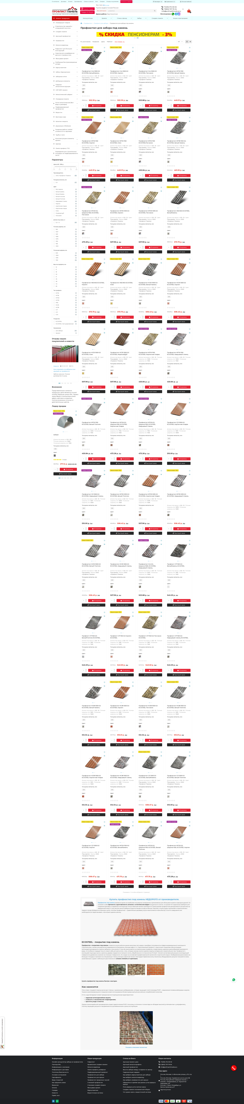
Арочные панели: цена (130, 1062)
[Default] (65, 421)
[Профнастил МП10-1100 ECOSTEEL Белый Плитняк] (93, 409)
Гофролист (91, 1062)
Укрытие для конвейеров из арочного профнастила (64, 54)
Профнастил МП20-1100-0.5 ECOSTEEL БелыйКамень (119, 846)
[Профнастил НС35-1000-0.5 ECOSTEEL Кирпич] (179, 269)
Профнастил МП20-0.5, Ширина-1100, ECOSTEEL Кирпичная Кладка (118, 424)
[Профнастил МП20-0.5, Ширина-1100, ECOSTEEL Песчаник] (93, 197)
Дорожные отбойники (63, 126)
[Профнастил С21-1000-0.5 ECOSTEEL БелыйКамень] (150, 762)
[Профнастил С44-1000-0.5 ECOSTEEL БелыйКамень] (93, 58)
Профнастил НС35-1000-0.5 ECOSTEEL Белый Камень (148, 283)
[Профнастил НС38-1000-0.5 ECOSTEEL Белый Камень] (93, 692)
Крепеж (58, 144)
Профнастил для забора (95, 1075)
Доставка (63, 1)
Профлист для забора (101, 23)
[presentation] (52, 362)
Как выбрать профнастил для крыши (135, 1080)
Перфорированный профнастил (62, 108)
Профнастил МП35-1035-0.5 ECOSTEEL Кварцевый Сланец (177, 495)
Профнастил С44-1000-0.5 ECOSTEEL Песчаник (148, 72)
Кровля (104, 18)
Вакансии (55, 1085)
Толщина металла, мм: (61, 446)
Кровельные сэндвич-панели (97, 1064)
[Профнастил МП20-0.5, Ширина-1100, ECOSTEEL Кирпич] (179, 832)
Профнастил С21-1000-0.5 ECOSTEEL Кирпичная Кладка (177, 423)
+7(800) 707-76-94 (170, 9)
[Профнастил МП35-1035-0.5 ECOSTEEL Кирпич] (122, 197)
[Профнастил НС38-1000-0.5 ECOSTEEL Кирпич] (122, 692)
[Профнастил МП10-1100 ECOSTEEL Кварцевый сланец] (179, 339)
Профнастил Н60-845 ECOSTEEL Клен (121, 283)
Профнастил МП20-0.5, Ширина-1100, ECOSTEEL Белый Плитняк (150, 847)
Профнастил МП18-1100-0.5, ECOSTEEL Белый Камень (176, 142)
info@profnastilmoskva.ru (171, 11)
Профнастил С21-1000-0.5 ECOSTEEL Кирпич (90, 846)
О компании (55, 1)
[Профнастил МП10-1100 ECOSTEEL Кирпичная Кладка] (150, 339)
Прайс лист (56, 1095)
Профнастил (60, 40)
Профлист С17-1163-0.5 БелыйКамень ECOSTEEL (176, 565)
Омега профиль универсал (96, 1069)
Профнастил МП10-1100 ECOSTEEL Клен (118, 142)
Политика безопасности (60, 1072)
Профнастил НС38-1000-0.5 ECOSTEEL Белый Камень (91, 706)
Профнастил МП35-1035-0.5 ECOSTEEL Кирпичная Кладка (149, 495)
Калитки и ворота (62, 121)
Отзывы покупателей (112, 1)
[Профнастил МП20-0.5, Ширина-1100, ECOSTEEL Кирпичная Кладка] (122, 409)
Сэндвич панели (61, 31)
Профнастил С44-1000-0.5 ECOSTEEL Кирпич (119, 72)
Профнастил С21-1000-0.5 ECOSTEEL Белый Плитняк (176, 776)
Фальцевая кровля (62, 58)
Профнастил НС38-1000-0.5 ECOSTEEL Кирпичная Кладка (92, 776)
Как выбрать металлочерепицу (133, 1077)
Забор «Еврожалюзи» (63, 72)
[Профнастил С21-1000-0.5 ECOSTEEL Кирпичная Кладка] (179, 409)
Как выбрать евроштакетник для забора (136, 1075)
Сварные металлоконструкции (63, 85)
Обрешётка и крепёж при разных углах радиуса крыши (139, 1083)
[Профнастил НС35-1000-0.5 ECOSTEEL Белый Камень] (150, 269)
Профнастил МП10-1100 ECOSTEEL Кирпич (90, 142)
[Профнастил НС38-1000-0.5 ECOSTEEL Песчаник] (150, 692)
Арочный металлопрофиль (132, 1064)
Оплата (70, 1)
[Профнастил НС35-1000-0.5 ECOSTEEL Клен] (93, 339)
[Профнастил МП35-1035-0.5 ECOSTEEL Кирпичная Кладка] (150, 481)
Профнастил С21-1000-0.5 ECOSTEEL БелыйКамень (147, 776)
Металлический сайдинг (64, 94)
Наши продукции (94, 1058)
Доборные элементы (63, 81)
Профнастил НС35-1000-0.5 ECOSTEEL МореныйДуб (119, 353)
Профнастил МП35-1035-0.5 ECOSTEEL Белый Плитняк (119, 495)
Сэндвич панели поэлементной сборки (136, 1089)
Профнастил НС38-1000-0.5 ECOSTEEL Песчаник (148, 706)
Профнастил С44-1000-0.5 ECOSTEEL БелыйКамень (91, 72)
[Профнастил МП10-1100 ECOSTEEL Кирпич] (93, 128)
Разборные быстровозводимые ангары (66, 63)
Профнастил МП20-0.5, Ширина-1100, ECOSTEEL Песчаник (90, 213)
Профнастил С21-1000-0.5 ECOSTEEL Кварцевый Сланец (92, 495)
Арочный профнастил (63, 36)
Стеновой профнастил (95, 1082)
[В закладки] (76, 411)
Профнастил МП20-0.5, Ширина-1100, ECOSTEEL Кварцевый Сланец (147, 424)
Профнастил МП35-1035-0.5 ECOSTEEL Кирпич (119, 212)
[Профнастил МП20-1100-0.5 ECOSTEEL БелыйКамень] (122, 832)
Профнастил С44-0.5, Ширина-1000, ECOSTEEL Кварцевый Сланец (147, 566)
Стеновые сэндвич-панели (96, 1085)
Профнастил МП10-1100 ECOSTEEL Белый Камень (176, 72)
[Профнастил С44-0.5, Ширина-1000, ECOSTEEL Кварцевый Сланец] (150, 551)
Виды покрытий (57, 1080)
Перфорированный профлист (97, 1072)
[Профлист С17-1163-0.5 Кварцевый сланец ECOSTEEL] (179, 623)
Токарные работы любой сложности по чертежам (63, 130)
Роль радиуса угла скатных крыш (134, 1087)
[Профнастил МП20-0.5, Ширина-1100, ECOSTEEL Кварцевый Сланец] (150, 409)
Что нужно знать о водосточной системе (137, 1092)
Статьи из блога (129, 1058)
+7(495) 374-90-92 (170, 7)
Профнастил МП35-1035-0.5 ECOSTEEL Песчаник (148, 212)
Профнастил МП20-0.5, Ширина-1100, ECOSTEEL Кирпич (178, 846)
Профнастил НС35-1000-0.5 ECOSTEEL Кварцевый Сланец (121, 565)
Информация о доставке (60, 1069)
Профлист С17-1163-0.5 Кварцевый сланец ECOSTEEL (177, 637)
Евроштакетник (61, 67)
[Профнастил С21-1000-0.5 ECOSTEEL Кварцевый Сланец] (93, 481)
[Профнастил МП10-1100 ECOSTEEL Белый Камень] (179, 58)
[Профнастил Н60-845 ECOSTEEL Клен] (122, 269)
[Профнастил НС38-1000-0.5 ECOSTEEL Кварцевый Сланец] (122, 762)
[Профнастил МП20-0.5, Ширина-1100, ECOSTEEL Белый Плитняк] (150, 832)
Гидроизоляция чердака (131, 1072)
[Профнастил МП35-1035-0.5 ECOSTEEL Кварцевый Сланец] (179, 481)
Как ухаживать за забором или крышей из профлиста (64, 370)
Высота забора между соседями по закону (137, 1069)
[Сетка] (187, 41)
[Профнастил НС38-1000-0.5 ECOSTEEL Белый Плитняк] (179, 692)
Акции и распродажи (180, 18)
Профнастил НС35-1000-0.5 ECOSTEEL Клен (91, 353)
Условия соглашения (59, 1075)
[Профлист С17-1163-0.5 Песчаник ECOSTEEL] (150, 623)
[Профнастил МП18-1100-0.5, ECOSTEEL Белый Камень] (179, 128)
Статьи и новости (89, 1)
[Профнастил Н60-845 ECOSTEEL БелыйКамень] (179, 197)
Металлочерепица (62, 45)
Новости (56, 366)
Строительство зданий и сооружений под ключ (63, 27)
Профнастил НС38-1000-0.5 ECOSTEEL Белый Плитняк (176, 706)
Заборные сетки (61, 76)
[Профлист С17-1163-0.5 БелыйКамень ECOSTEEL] (179, 551)
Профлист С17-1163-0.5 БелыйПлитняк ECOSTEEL (91, 637)
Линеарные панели (62, 99)
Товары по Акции (87, 12)
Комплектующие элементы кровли (64, 139)
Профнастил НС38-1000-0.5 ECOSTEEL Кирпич (119, 706)
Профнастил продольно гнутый (98, 1080)
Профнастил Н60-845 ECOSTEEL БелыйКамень (178, 212)
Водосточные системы (95, 1093)
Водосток (59, 112)
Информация (57, 1058)
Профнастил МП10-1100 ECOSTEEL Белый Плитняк (91, 423)
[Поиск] (155, 10)
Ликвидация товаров (63, 22)
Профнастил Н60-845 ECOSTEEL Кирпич (93, 283)
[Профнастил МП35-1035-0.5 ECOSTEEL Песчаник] (150, 197)
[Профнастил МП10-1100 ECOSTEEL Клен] (122, 128)
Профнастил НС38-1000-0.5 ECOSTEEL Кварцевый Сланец (121, 776)
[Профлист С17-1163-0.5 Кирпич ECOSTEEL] (122, 623)
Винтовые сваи (61, 117)
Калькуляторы (88, 18)
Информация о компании (60, 1067)
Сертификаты (78, 1)
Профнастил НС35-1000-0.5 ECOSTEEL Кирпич (176, 283)
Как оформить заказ (59, 1082)
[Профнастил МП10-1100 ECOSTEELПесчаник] (150, 128)
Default (56, 435)
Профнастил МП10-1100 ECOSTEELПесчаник (147, 142)
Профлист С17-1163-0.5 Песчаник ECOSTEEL (150, 637)
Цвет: (55, 452)
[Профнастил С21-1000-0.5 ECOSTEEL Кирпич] (93, 832)
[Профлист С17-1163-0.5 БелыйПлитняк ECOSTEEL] (93, 623)
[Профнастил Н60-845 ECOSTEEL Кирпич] (93, 269)
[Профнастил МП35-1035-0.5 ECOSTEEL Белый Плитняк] (122, 481)
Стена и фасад (122, 18)
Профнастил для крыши (95, 1077)
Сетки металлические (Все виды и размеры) (64, 103)
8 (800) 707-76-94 (166, 1064)
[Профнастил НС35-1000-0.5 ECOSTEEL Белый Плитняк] (93, 551)
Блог (96, 1)
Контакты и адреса (126, 1)
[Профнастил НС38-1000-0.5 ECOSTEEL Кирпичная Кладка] (93, 762)
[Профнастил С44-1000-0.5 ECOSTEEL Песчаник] (150, 58)
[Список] (190, 41)
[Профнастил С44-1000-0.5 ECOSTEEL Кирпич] (122, 58)
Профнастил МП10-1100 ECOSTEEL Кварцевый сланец (177, 353)
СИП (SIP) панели (61, 90)
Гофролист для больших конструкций (63, 49)
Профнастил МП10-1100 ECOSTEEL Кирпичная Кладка (149, 353)
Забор (139, 18)
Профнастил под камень (106, 902)
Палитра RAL (56, 1064)
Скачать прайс (88, 9)
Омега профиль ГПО (63, 148)
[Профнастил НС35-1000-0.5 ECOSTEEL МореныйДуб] (122, 339)
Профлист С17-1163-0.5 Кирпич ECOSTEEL (120, 637)
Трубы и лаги (60, 135)
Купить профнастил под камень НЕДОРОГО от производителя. (144, 899)
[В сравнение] (76, 415)
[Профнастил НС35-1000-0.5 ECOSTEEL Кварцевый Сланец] (122, 551)
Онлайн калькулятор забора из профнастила (67, 1062)
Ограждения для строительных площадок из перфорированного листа (66, 153)
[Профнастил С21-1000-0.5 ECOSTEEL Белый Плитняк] (179, 762)
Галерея (102, 1)
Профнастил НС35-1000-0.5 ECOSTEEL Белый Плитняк (91, 565)
